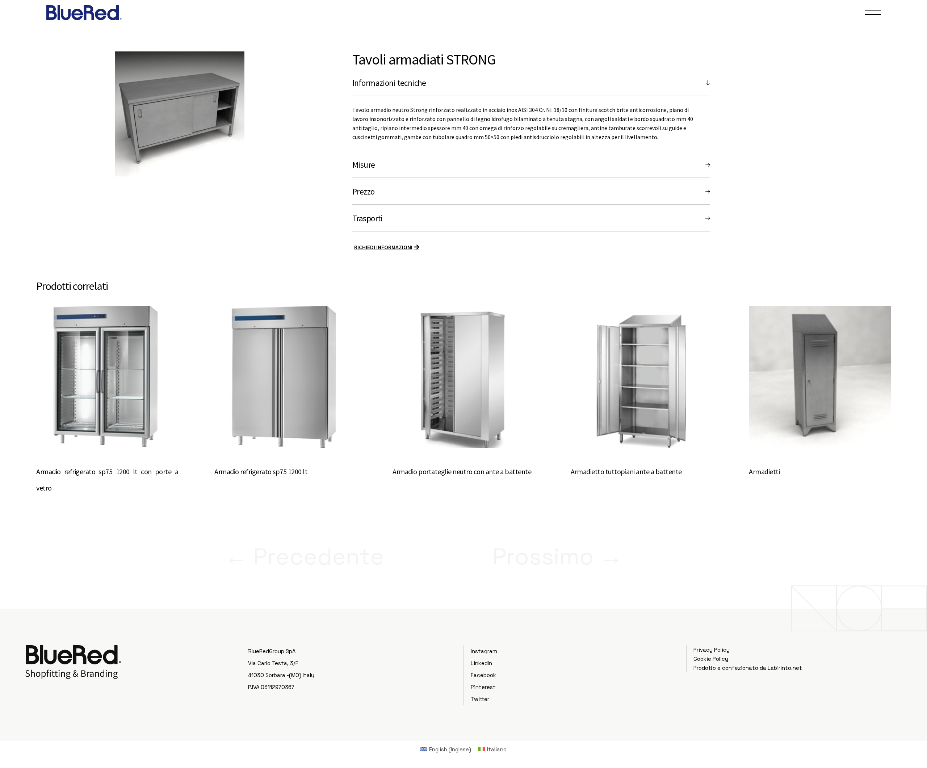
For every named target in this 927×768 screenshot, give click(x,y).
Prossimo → (557, 556)
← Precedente (304, 556)
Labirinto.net (785, 667)
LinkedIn (481, 663)
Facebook (483, 675)
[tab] (531, 83)
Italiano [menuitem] (497, 749)
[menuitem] (446, 749)
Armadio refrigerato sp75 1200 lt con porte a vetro (107, 479)
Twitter (480, 699)
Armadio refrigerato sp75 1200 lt (260, 471)
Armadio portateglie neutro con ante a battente (462, 471)
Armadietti (764, 471)
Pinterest (483, 687)
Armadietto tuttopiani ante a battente (626, 471)
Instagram (484, 651)
